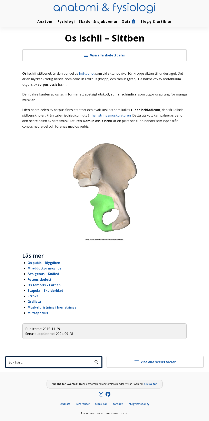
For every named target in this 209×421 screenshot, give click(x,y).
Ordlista (34, 301)
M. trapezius (38, 313)
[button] (104, 55)
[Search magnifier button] (96, 362)
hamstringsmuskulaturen (111, 115)
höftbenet (86, 73)
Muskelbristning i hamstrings (52, 307)
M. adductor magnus (44, 268)
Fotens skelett (39, 279)
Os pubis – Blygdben (44, 262)
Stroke (33, 296)
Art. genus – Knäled (43, 274)
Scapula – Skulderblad (45, 290)
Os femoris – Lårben (44, 285)
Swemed (72, 384)
